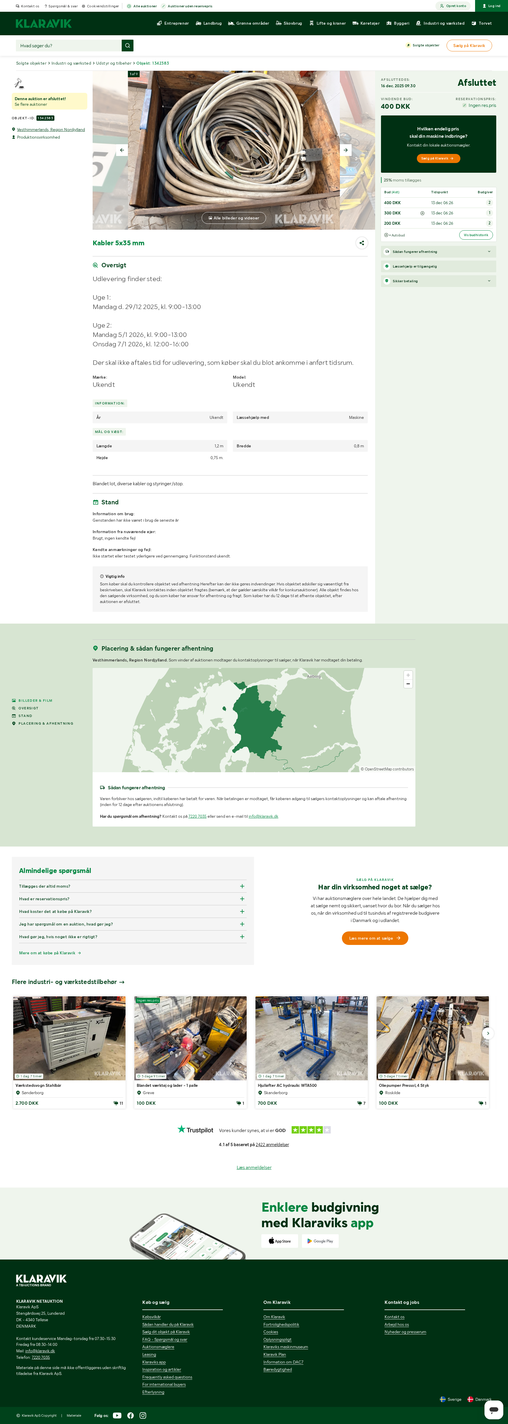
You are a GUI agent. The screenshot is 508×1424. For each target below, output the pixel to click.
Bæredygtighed (277, 1369)
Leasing (149, 1354)
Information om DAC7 (283, 1362)
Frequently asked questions (167, 1377)
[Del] (362, 243)
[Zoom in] (408, 675)
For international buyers (164, 1384)
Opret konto (456, 6)
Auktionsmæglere (158, 1346)
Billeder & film (35, 700)
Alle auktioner (145, 6)
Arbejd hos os (397, 1324)
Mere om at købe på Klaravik (47, 953)
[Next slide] (346, 150)
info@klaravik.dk (263, 816)
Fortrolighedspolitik (281, 1324)
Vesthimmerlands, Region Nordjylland (51, 129)
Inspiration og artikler (161, 1369)
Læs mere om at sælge (371, 938)
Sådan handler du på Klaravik (168, 1324)
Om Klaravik (274, 1316)
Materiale (74, 1415)
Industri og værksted (71, 63)
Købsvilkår (151, 1316)
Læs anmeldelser (254, 1167)
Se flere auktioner (31, 104)
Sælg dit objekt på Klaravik (166, 1331)
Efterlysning (153, 1392)
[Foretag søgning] (127, 45)
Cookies (270, 1331)
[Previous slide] (122, 150)
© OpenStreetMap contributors (387, 769)
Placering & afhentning (46, 723)
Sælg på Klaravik (434, 158)
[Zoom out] (408, 683)
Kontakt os (30, 6)
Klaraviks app (154, 1362)
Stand (25, 716)
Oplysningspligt (277, 1339)
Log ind (494, 6)
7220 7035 (197, 816)
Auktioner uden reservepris (190, 6)
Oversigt (29, 708)
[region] (254, 720)
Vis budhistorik (476, 235)
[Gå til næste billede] (488, 1033)
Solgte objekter (426, 45)
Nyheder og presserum (405, 1331)
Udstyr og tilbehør (113, 63)
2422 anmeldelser (272, 1144)
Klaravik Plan (274, 1354)
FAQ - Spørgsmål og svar (164, 1339)
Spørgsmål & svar (63, 6)
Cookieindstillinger (103, 6)
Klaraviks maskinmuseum (285, 1346)
